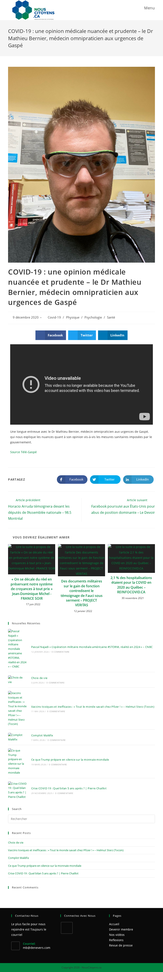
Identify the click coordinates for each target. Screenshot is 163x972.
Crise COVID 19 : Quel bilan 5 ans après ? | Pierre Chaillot (69, 788)
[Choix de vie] (17, 679)
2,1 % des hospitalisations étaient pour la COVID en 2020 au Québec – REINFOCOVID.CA (131, 584)
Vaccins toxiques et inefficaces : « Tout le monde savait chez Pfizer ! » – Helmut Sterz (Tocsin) (92, 707)
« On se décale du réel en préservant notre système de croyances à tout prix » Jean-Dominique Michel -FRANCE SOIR (32, 589)
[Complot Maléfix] (17, 737)
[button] (50, 335)
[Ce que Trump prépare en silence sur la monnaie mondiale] (17, 761)
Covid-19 (54, 317)
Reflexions (116, 940)
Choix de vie (39, 678)
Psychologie (93, 317)
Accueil (114, 924)
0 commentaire (61, 651)
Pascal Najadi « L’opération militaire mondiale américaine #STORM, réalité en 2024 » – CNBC (92, 647)
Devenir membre (121, 929)
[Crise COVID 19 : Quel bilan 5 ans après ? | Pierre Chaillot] (17, 790)
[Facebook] (67, 928)
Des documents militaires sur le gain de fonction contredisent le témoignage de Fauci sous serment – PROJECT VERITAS (82, 593)
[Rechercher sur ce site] (81, 818)
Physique (72, 317)
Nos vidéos (117, 935)
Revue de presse (121, 945)
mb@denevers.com (36, 948)
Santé (111, 317)
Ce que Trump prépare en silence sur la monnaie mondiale (70, 759)
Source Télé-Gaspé (23, 452)
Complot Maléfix (42, 735)
